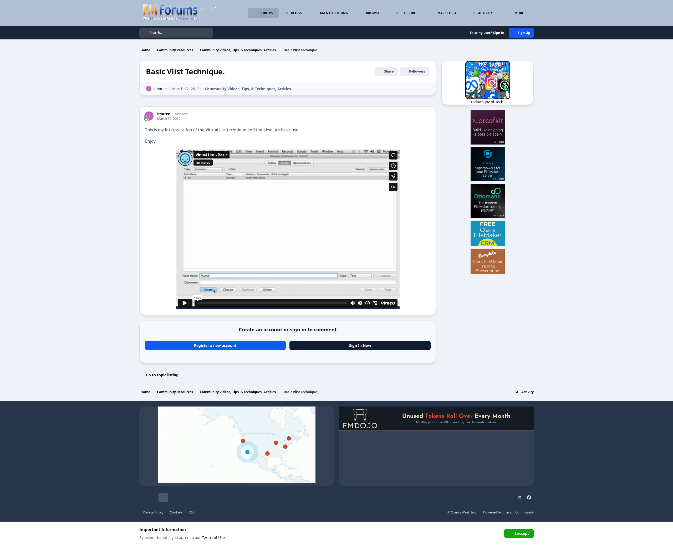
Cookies (176, 512)
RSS (192, 512)
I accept (522, 533)
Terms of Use (213, 537)
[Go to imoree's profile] (148, 88)
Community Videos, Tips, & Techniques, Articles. (248, 88)
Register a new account (215, 345)
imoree (160, 88)
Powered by (508, 512)
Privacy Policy (153, 512)
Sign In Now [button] (360, 345)
